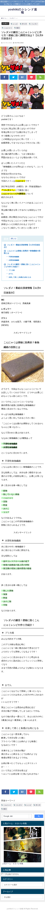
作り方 (24, 24)
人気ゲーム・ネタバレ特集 (12, 863)
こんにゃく (8, 28)
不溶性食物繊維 (13, 256)
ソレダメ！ (5, 23)
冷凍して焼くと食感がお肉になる (19, 277)
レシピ (15, 24)
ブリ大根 (11, 270)
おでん (10, 273)
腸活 (18, 28)
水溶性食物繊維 (13, 260)
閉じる (13, 238)
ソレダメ (34, 24)
